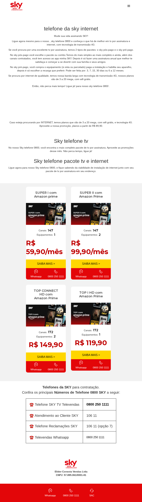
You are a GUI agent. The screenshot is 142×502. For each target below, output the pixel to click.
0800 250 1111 (95, 437)
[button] (129, 6)
